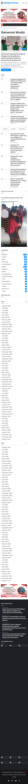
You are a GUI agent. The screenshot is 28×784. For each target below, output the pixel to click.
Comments (22, 129)
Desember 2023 (7, 379)
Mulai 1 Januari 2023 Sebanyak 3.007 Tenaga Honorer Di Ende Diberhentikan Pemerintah (18, 182)
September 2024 (7, 359)
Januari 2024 (6, 377)
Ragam (4, 266)
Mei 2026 (5, 313)
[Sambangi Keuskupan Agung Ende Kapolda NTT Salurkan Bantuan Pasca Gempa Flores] (5, 759)
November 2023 (7, 382)
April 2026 (5, 315)
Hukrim (4, 257)
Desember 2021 (7, 434)
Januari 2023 (6, 405)
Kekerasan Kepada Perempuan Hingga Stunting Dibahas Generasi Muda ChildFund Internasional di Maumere (13, 57)
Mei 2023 (5, 395)
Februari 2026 (6, 319)
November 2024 (7, 354)
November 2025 (7, 326)
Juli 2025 (5, 336)
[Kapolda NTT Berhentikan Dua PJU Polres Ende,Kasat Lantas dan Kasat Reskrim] (5, 147)
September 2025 (7, 331)
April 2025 (5, 342)
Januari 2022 (6, 432)
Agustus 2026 (6, 306)
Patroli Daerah (6, 264)
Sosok (4, 286)
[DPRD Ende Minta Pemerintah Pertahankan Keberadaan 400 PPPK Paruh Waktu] (23, 759)
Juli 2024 (5, 363)
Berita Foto (5, 288)
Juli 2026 (5, 308)
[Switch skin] (23, 3)
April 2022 (5, 425)
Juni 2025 (5, 338)
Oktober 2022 (6, 411)
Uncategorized (6, 274)
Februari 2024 (6, 375)
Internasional (6, 281)
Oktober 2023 (6, 384)
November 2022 (7, 409)
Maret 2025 (5, 345)
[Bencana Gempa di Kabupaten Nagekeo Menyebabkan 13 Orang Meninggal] (14, 764)
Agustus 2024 (6, 361)
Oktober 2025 (6, 329)
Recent (13, 129)
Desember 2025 (7, 324)
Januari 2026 (6, 322)
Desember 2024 (7, 352)
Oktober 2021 (6, 439)
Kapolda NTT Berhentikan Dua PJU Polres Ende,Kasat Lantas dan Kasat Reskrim (17, 148)
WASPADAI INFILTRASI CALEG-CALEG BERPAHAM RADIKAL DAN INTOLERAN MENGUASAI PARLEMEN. (18, 119)
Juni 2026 (5, 310)
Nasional (4, 269)
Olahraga (5, 262)
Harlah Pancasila (7, 276)
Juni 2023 (5, 393)
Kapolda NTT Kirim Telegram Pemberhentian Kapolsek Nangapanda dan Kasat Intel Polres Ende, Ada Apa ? (18, 160)
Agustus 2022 (6, 416)
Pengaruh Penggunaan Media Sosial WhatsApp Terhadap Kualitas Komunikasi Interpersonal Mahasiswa (18, 83)
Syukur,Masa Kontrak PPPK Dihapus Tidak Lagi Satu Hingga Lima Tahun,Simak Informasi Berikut (18, 137)
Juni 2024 (5, 365)
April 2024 (5, 370)
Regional (4, 254)
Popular (5, 129)
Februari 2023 (6, 402)
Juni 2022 (5, 421)
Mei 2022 (5, 423)
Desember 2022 (7, 407)
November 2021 (7, 437)
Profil (3, 279)
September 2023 (7, 386)
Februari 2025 (6, 347)
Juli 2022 (5, 418)
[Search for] (26, 3)
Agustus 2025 (6, 333)
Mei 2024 (5, 368)
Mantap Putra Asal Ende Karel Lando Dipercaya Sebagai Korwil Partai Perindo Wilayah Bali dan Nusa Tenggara (18, 95)
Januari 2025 (6, 349)
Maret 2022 (5, 428)
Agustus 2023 (6, 388)
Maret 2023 (5, 400)
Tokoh (4, 291)
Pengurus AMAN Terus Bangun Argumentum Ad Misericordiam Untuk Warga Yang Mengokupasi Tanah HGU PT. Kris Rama (18, 108)
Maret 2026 (5, 317)
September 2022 (7, 414)
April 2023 (5, 398)
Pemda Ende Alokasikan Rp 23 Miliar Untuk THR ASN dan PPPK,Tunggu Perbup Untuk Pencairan (18, 172)
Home (4, 28)
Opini (3, 259)
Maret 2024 (5, 372)
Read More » (6, 70)
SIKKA (4, 271)
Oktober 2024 (6, 356)
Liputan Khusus (6, 284)
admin (3, 51)
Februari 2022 (6, 430)
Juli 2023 (5, 391)
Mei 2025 (5, 340)
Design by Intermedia (7, 774)
